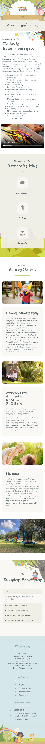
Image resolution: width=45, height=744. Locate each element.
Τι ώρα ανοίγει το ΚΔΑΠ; (17, 605)
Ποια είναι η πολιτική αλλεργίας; (20, 620)
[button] (22, 17)
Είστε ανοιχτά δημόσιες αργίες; (19, 615)
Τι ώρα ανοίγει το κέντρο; (17, 592)
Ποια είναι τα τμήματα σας (17, 610)
